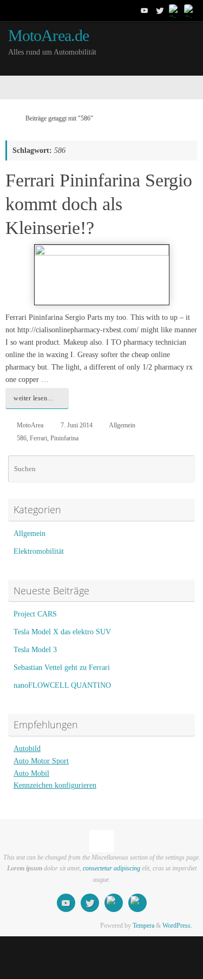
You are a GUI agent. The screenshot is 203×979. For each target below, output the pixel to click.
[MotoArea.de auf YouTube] (144, 10)
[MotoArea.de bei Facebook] (174, 10)
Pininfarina (64, 438)
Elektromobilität (39, 551)
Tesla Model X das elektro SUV (62, 632)
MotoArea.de (48, 36)
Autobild (27, 749)
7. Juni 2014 (77, 425)
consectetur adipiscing (111, 868)
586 (22, 438)
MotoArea (30, 425)
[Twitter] (159, 10)
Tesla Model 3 (35, 650)
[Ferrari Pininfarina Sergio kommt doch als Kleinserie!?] (101, 274)
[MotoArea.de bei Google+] (190, 10)
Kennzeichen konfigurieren (55, 785)
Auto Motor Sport (41, 761)
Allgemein (122, 425)
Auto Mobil (31, 773)
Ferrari (38, 438)
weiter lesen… (34, 398)
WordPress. (177, 925)
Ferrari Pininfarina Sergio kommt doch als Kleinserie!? (98, 204)
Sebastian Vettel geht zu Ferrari (62, 667)
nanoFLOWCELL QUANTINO (62, 685)
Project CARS (35, 614)
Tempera (143, 925)
